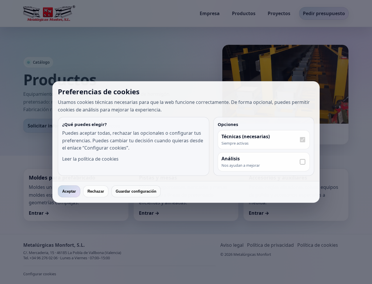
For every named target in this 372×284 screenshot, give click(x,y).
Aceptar (69, 191)
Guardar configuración (136, 191)
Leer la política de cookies (90, 159)
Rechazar (95, 191)
